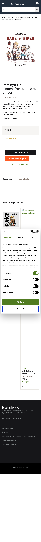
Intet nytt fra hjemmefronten (16, 17)
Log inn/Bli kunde (8, 428)
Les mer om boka (10, 118)
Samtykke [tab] (7, 237)
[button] (3, 4)
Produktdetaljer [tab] (23, 179)
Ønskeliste (5, 432)
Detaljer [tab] (20, 237)
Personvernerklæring (9, 440)
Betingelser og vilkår (9, 444)
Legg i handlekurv (20, 152)
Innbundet (26, 368)
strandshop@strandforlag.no (11, 418)
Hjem (3, 17)
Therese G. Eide (10, 97)
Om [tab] (33, 237)
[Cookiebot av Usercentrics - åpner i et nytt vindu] (29, 231)
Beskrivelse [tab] (7, 179)
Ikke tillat (20, 309)
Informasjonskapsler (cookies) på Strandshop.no (18, 436)
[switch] (36, 279)
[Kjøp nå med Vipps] (17, 159)
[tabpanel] (20, 50)
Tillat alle (20, 302)
